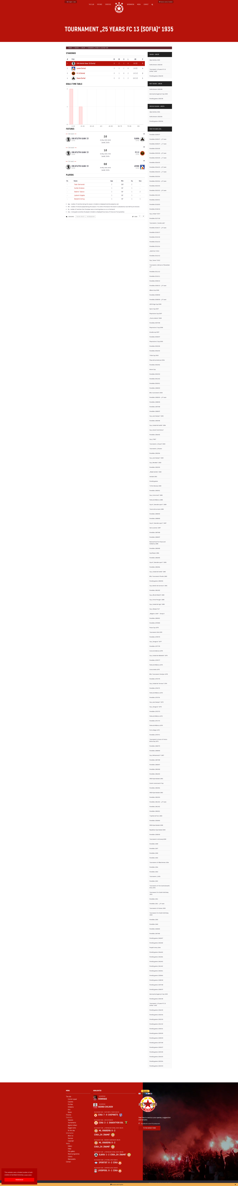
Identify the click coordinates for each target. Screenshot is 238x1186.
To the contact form (149, 1128)
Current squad (72, 1099)
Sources (70, 1138)
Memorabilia (71, 1159)
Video (69, 1149)
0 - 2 (113, 1130)
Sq (132, 181)
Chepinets (113, 1114)
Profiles (70, 1104)
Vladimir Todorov (79, 192)
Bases (70, 1112)
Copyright (71, 1141)
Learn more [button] (28, 1175)
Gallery (70, 1146)
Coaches (70, 1102)
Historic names (166, 1)
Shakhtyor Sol (116, 1122)
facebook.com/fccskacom (150, 1123)
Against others (72, 1125)
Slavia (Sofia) (81, 78)
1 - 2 (107, 1154)
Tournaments (72, 1123)
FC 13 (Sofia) (81, 73)
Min (122, 181)
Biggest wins (72, 1128)
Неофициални (91, 216)
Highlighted (97, 1091)
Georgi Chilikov (105, 1107)
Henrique (102, 1099)
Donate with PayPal (117, 1184)
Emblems (71, 1107)
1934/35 (83, 48)
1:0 (105, 150)
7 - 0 (105, 1114)
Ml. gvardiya (105, 1130)
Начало (70, 48)
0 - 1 (110, 1170)
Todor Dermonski (79, 184)
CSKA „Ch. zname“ (102, 1134)
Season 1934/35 (80, 216)
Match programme (73, 1154)
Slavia (102, 1154)
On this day (71, 1130)
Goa (140, 181)
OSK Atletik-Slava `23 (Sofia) (86, 63)
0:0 (105, 164)
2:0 (105, 136)
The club (91, 4)
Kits (69, 1110)
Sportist (103, 1162)
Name (75, 181)
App (111, 181)
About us (70, 1136)
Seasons (76, 48)
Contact (146, 4)
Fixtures (99, 4)
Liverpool (102, 1170)
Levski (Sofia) (81, 68)
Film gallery (71, 1151)
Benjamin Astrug (79, 199)
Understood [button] (19, 1179)
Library (70, 1157)
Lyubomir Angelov (79, 195)
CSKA (100, 1114)
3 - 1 (106, 1122)
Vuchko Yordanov (79, 188)
